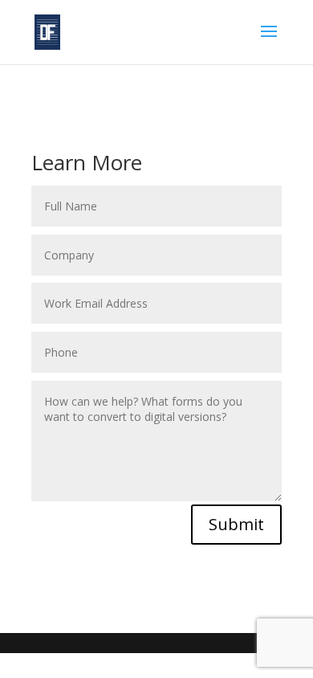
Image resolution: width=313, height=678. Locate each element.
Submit (236, 524)
